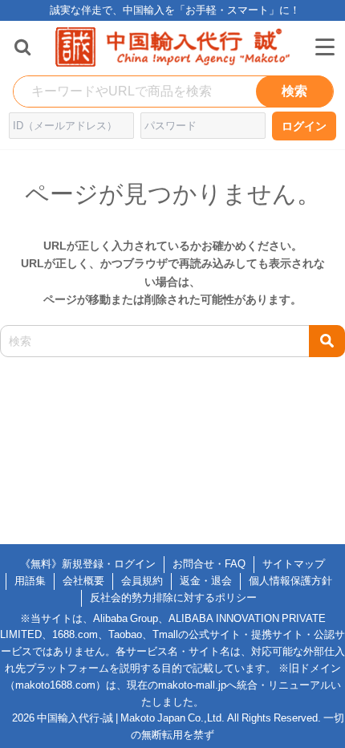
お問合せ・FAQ (209, 564)
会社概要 (83, 580)
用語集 (30, 580)
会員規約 (142, 580)
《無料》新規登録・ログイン (88, 564)
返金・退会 (206, 580)
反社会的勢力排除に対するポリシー (173, 597)
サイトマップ (293, 564)
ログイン (304, 126)
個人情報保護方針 (290, 580)
